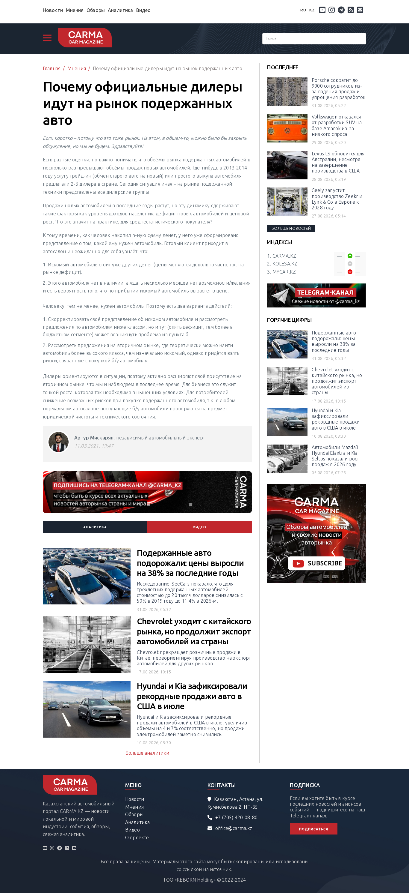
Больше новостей (291, 228)
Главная (51, 68)
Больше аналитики (147, 753)
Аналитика (120, 10)
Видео (143, 10)
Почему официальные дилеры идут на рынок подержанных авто (167, 68)
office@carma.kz (233, 828)
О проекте (137, 837)
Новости (53, 10)
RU (303, 10)
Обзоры (96, 10)
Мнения (75, 10)
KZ (312, 10)
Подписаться (313, 829)
